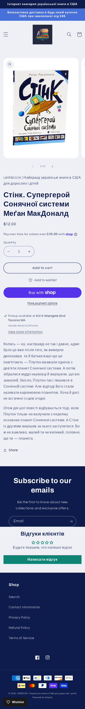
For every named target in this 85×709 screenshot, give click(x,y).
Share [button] (13, 450)
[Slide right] (52, 166)
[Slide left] (32, 166)
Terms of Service (21, 638)
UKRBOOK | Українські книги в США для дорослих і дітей (46, 694)
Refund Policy (19, 627)
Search (14, 597)
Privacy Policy (19, 617)
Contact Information (24, 607)
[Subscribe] (71, 521)
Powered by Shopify (42, 698)
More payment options (42, 303)
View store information (25, 332)
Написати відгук (42, 559)
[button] (6, 34)
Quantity (9, 242)
